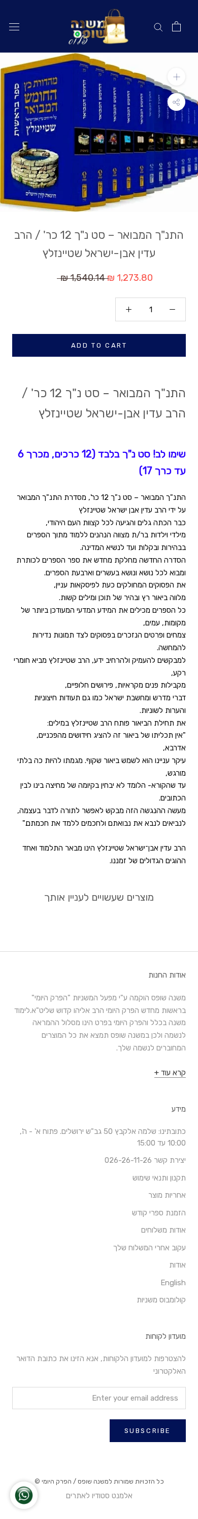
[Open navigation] (14, 26)
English (173, 1282)
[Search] (158, 26)
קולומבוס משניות (161, 1299)
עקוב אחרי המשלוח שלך (149, 1247)
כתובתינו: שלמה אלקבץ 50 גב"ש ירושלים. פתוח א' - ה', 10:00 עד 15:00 (103, 1137)
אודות (177, 1265)
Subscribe (147, 1430)
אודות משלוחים (163, 1230)
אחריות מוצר (167, 1195)
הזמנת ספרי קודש (159, 1212)
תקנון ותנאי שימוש (159, 1178)
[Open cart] (176, 26)
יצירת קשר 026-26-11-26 (145, 1160)
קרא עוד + (170, 1072)
